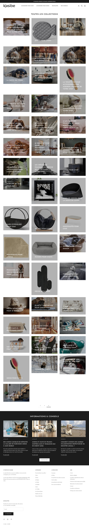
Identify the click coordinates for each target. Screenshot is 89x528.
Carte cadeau (54, 480)
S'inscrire (8, 513)
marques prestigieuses (22, 477)
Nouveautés (55, 5)
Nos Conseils (64, 5)
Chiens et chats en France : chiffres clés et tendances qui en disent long (44, 444)
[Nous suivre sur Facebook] (4, 519)
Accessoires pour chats (27, 5)
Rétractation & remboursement (76, 483)
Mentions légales (73, 475)
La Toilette (37, 489)
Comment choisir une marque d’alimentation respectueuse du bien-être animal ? (73, 444)
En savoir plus (6, 454)
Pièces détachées (38, 496)
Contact (71, 486)
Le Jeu (36, 486)
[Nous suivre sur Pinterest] (11, 519)
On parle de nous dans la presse (58, 477)
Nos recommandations (56, 484)
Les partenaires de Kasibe (56, 482)
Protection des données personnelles (77, 481)
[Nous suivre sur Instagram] (7, 519)
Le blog (53, 475)
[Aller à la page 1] (40, 405)
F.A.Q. (71, 473)
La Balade (37, 484)
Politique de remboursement (76, 490)
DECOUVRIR (44, 460)
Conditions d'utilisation (75, 488)
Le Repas (37, 480)
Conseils (63, 439)
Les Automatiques (38, 491)
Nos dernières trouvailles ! (40, 473)
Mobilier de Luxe (38, 493)
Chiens (36, 477)
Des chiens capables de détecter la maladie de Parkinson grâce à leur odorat (15, 444)
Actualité (5, 439)
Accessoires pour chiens (42, 5)
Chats (36, 475)
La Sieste (37, 482)
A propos (53, 473)
